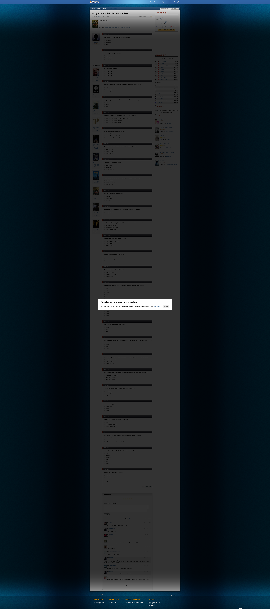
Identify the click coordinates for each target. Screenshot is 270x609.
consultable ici (157, 306)
